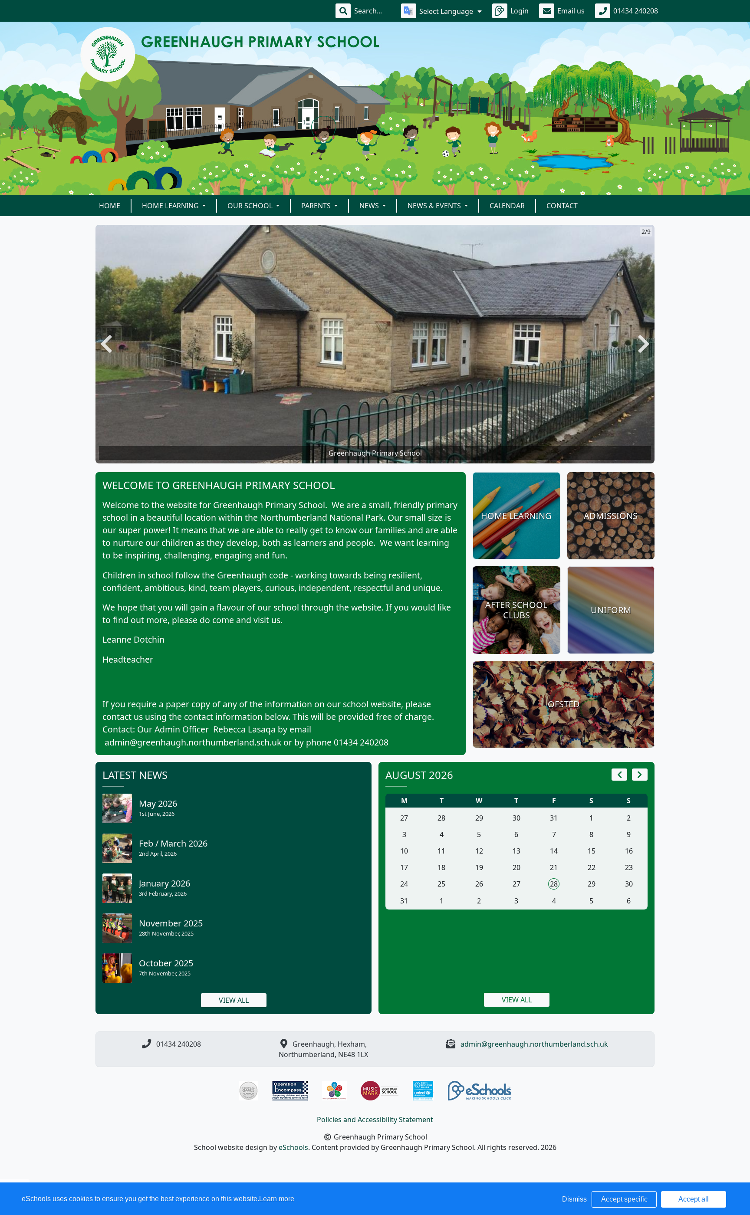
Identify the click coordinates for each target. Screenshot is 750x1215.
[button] (106, 344)
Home (109, 205)
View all (234, 1000)
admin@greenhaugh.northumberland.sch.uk (534, 1044)
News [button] (370, 205)
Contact (562, 205)
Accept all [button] (693, 1199)
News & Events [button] (435, 205)
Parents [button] (316, 205)
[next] (640, 774)
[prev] (619, 774)
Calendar (507, 205)
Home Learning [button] (171, 205)
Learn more (276, 1198)
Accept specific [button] (624, 1199)
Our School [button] (250, 205)
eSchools (293, 1147)
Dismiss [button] (574, 1199)
